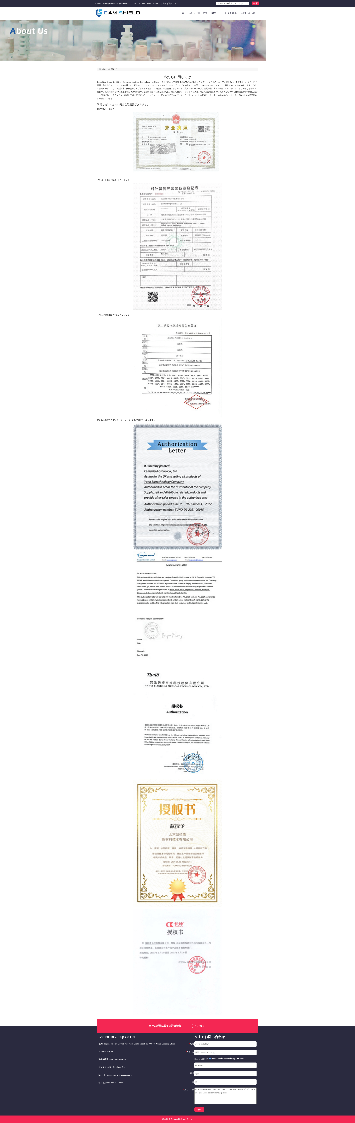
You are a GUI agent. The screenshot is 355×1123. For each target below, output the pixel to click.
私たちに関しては (197, 13)
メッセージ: (188, 1090)
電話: (192, 1073)
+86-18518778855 (150, 3)
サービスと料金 (228, 13)
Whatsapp (215, 1059)
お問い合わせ (248, 13)
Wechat (225, 1059)
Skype (234, 1059)
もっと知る (199, 1026)
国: (193, 1082)
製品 (213, 13)
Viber (241, 1059)
